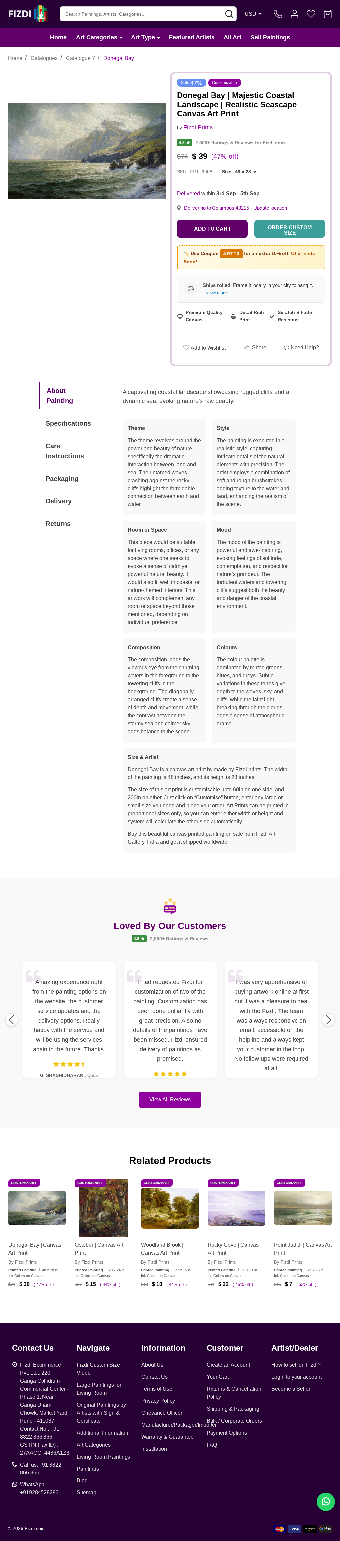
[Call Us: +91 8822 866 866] (278, 14)
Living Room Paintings (103, 1457)
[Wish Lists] (311, 14)
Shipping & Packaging (233, 1409)
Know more (216, 292)
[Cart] (327, 14)
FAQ (212, 1445)
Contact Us (154, 1377)
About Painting (60, 395)
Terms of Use (156, 1389)
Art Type (143, 37)
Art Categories (96, 37)
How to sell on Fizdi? (296, 1365)
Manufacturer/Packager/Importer (179, 1425)
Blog (82, 1480)
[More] (121, 37)
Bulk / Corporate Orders (234, 1421)
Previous (11, 1019)
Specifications (68, 423)
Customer (225, 1347)
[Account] (294, 14)
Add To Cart (45, 1304)
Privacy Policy (158, 1401)
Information (163, 1347)
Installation (154, 1449)
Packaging (62, 478)
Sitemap (86, 1492)
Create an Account (228, 1365)
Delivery (59, 501)
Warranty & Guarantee (167, 1437)
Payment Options (227, 1433)
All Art (232, 37)
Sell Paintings (270, 37)
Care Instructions (65, 451)
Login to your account (296, 1377)
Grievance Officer (161, 1413)
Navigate (93, 1347)
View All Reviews (170, 1099)
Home (58, 37)
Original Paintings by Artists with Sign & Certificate (101, 1413)
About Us (152, 1365)
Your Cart (218, 1377)
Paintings (88, 1468)
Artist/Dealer (294, 1347)
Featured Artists (191, 37)
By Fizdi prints (22, 1262)
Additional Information (102, 1433)
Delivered (188, 193)
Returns (58, 523)
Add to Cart (212, 229)
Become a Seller (290, 1389)
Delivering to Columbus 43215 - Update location (235, 207)
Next (328, 1019)
